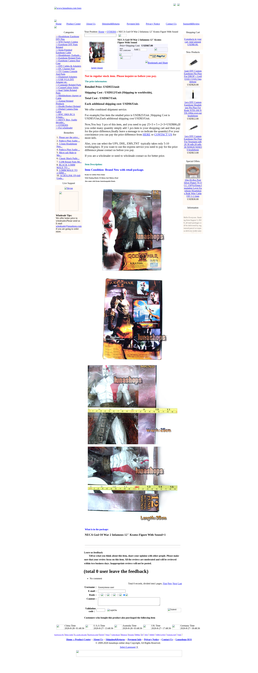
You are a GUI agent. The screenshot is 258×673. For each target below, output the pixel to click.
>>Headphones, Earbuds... (68, 55)
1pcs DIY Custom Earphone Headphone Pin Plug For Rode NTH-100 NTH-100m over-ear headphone (193, 109)
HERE (146, 134)
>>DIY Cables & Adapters (68, 66)
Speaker (131, 635)
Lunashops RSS (184, 639)
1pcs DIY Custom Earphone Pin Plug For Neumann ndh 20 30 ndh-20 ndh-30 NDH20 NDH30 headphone (193, 143)
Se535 (101, 635)
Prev (170, 583)
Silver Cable (69, 635)
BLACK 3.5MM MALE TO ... (66, 166)
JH (142, 635)
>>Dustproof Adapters (66, 77)
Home (59, 24)
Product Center (73, 24)
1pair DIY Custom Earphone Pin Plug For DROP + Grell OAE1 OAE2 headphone (193, 76)
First (165, 583)
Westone (124, 635)
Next (175, 583)
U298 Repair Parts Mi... (70, 162)
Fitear (108, 635)
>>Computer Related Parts (68, 85)
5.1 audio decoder (80, 635)
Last (180, 583)
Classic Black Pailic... (69, 158)
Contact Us (171, 24)
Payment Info (133, 24)
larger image (97, 68)
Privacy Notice (153, 24)
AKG (146, 635)
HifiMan (137, 635)
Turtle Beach (115, 635)
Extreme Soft (171, 635)
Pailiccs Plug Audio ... (69, 141)
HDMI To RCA (160, 635)
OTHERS (111, 31)
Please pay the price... (69, 137)
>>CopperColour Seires (67, 87)
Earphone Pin (59, 635)
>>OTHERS (62, 125)
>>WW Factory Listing (67, 42)
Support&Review (191, 24)
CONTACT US (163, 134)
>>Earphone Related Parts (68, 58)
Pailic (179, 635)
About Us (90, 24)
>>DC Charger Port (65, 68)
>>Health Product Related (68, 106)
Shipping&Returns (111, 24)
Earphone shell (93, 635)
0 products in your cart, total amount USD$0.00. (192, 42)
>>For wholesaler (64, 128)
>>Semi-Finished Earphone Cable (64, 51)
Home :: (70, 639)
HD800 (152, 635)
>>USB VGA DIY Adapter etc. (65, 80)
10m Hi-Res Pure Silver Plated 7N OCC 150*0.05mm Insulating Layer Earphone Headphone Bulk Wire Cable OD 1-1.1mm (193, 188)
